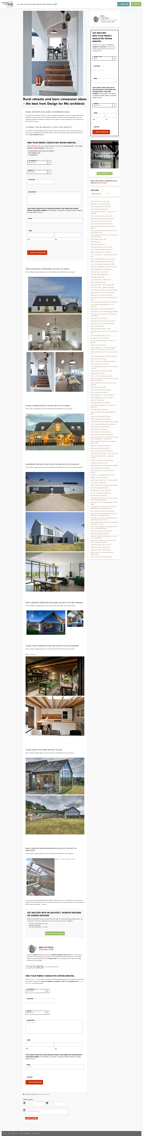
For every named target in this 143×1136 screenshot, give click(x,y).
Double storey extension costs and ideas (101, 247)
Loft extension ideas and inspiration (100, 426)
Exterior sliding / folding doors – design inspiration (104, 480)
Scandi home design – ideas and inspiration (102, 287)
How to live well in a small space (99, 409)
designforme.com (110, 181)
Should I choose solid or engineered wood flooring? (104, 485)
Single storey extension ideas (98, 345)
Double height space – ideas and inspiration (102, 292)
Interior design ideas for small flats (100, 364)
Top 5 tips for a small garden (98, 482)
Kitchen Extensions (95, 242)
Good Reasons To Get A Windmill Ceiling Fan (103, 309)
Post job (137, 4)
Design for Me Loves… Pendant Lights (100, 550)
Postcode (32, 179)
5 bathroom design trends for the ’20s (101, 544)
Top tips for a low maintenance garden (101, 531)
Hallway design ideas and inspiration (100, 419)
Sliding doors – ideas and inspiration (100, 204)
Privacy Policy (36, 1133)
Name (30, 231)
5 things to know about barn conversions (101, 371)
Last (56, 239)
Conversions (42, 1094)
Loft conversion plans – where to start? (101, 279)
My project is (33, 161)
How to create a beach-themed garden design (103, 424)
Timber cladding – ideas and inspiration (101, 216)
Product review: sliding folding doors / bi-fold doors (104, 302)
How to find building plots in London (100, 335)
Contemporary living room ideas (99, 463)
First (29, 239)
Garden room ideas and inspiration (100, 533)
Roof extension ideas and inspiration (100, 402)
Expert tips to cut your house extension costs (102, 323)
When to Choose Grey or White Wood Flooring (103, 361)
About (41, 947)
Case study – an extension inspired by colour (103, 475)
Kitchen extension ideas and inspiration (101, 269)
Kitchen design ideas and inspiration (100, 468)
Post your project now (104, 173)
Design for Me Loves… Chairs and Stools (101, 556)
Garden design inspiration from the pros (101, 249)
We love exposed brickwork (98, 282)
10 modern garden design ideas (99, 274)
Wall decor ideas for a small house (100, 338)
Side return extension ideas (98, 244)
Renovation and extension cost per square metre (104, 266)
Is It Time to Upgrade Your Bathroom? (101, 493)
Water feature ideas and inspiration (100, 448)
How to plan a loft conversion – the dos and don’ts (104, 453)
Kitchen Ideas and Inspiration (98, 359)
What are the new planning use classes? (101, 376)
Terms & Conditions (25, 1133)
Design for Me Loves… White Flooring (100, 547)
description (32, 192)
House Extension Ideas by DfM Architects (101, 223)
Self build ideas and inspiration (99, 495)
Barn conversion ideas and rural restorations (102, 511)
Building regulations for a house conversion (102, 397)
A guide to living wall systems (98, 387)
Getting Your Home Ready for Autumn (101, 416)
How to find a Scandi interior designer (101, 390)
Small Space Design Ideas (97, 277)
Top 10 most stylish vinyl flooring (99, 392)
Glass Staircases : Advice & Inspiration (101, 490)
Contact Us (14, 1133)
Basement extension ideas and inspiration (102, 434)
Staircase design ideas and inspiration (101, 206)
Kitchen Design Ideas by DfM (98, 239)
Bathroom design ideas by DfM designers (102, 451)
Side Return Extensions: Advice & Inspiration (102, 218)
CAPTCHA (29, 1077)
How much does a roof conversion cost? (101, 221)
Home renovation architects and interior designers (104, 290)
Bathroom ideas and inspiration (99, 429)
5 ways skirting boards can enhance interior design (104, 421)
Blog (4, 1133)
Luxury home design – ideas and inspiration (102, 285)
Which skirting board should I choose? (101, 328)
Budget (31, 170)
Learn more (124, 4)
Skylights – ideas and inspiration (99, 477)
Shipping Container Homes (98, 373)
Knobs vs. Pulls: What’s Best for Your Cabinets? (103, 259)
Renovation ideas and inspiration (99, 272)
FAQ (9, 1133)
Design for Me (36, 146)
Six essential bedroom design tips (99, 209)
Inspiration (47, 1094)
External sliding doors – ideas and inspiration (103, 395)
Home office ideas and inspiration (100, 488)
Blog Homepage (102, 183)
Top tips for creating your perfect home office (103, 264)
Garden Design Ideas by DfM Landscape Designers (104, 465)
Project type (98, 56)
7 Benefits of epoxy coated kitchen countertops (103, 321)
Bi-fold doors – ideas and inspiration (100, 445)
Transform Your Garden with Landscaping (102, 460)
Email (30, 218)
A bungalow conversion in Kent (99, 318)
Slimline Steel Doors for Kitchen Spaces (101, 432)
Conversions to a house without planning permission (104, 311)
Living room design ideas (97, 400)
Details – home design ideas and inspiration (102, 261)
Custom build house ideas (97, 326)
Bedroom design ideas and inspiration (101, 252)
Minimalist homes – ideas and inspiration (101, 295)
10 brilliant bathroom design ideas (100, 201)
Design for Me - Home (9, 5)
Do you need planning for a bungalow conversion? (104, 356)
